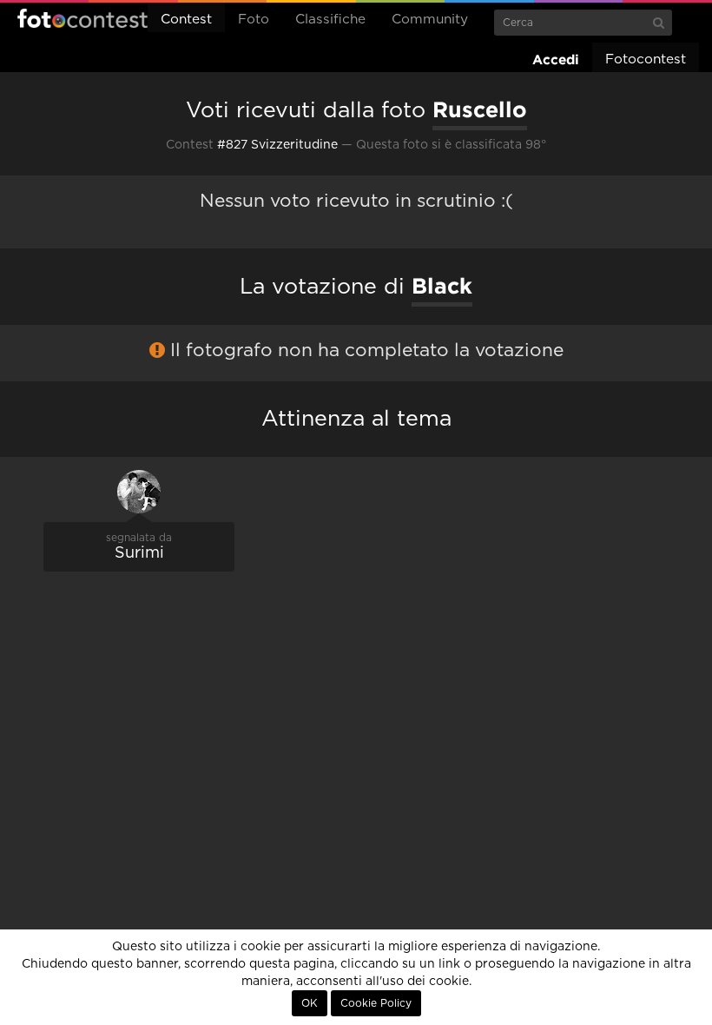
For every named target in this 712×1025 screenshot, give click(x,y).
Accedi (555, 59)
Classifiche (330, 19)
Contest (186, 19)
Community (430, 19)
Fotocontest (82, 18)
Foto (253, 19)
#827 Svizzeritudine (277, 145)
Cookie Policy (376, 1003)
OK (309, 1003)
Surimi (139, 553)
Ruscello (479, 109)
